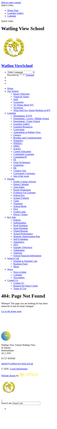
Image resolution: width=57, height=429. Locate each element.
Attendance (18, 242)
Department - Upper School (26, 121)
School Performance (23, 233)
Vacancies (18, 107)
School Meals (19, 206)
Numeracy (18, 140)
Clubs (16, 200)
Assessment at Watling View (27, 132)
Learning (11, 113)
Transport (17, 203)
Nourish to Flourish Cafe (25, 261)
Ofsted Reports (20, 231)
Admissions (19, 250)
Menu (16, 266)
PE (14, 159)
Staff (15, 99)
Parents (10, 179)
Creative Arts (19, 170)
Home (10, 88)
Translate (30, 75)
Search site (6, 403)
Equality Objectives (22, 247)
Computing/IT (20, 157)
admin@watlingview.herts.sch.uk (17, 363)
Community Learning (23, 154)
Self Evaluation (20, 239)
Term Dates (18, 187)
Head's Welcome (21, 94)
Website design (8, 375)
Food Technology (21, 162)
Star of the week (21, 176)
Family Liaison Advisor (24, 181)
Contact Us (12, 280)
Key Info (11, 217)
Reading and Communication (27, 137)
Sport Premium (20, 228)
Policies (17, 220)
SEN (15, 244)
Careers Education (22, 151)
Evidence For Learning (24, 192)
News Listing (19, 272)
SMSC (16, 146)
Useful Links (19, 211)
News (10, 269)
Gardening (18, 165)
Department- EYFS (22, 116)
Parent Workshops (22, 190)
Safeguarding (19, 222)
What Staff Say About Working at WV (31, 110)
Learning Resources (23, 126)
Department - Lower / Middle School (31, 118)
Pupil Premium (20, 225)
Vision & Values (21, 96)
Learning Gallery (15, 13)
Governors (18, 102)
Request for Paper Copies (25, 285)
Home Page (13, 10)
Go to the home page (11, 311)
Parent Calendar (21, 184)
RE (15, 168)
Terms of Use (19, 288)
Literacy (17, 135)
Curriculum (18, 129)
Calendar (11, 16)
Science (17, 148)
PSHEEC (18, 143)
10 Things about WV (23, 105)
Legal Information (19, 368)
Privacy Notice (20, 214)
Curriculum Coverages (24, 173)
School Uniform (21, 198)
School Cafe (13, 258)
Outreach (17, 253)
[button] (14, 21)
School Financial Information (27, 255)
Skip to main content (11, 2)
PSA (15, 209)
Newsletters (19, 277)
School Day (19, 195)
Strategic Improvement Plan (26, 236)
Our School (12, 91)
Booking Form (20, 264)
